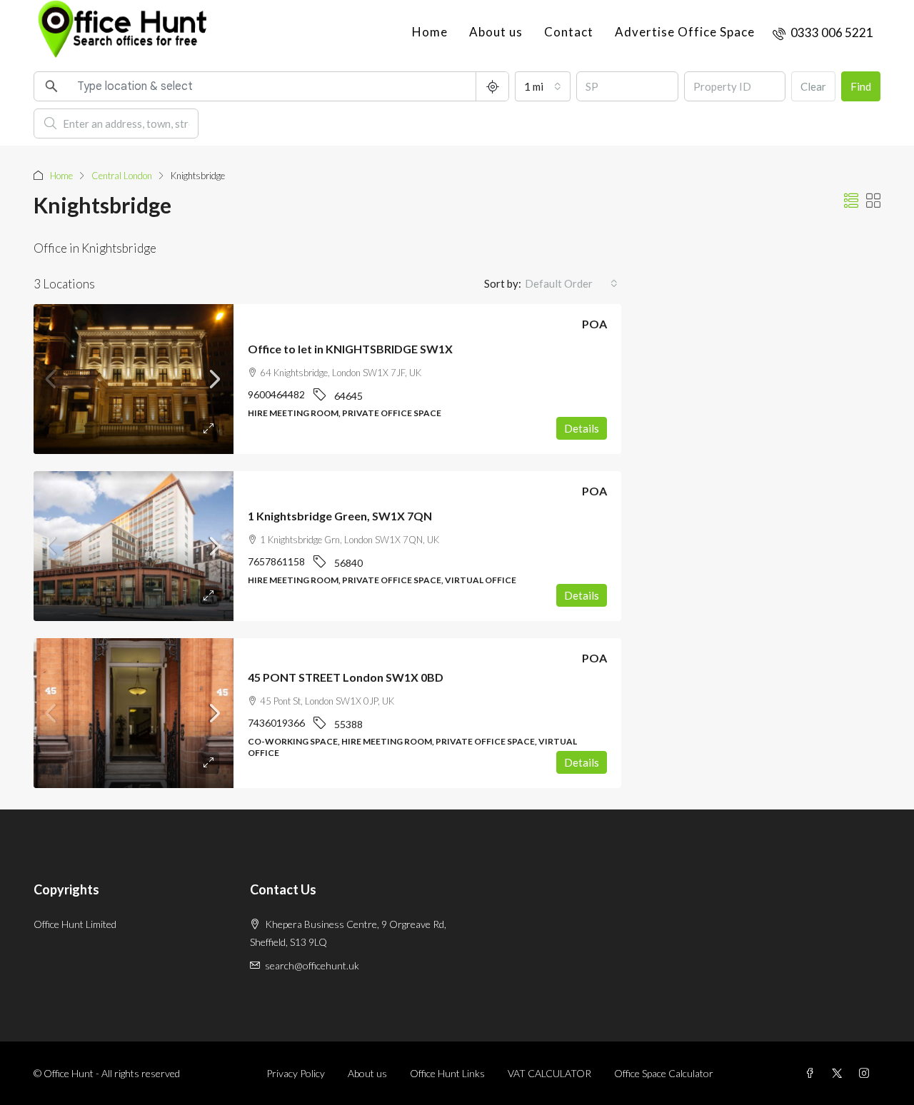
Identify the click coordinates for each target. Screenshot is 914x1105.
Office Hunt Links (447, 1073)
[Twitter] (840, 1073)
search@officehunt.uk (312, 965)
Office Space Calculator (663, 1073)
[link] (133, 379)
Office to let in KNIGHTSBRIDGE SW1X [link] (350, 348)
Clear (813, 86)
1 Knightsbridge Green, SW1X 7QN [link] (340, 516)
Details (581, 428)
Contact (568, 31)
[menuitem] (822, 32)
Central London (121, 175)
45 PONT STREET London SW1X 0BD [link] (345, 677)
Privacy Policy (295, 1073)
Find (860, 86)
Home (430, 31)
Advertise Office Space (685, 31)
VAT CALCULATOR (549, 1073)
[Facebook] (812, 1073)
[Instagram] (867, 1073)
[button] (851, 200)
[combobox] (543, 86)
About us (496, 31)
